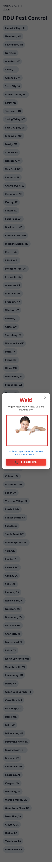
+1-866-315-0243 (26, 462)
